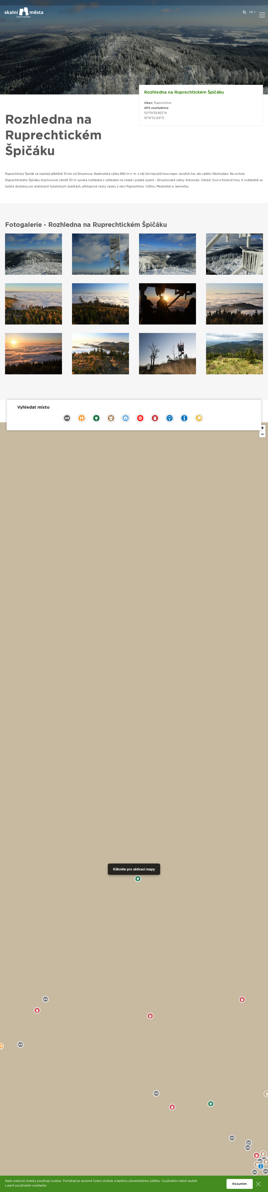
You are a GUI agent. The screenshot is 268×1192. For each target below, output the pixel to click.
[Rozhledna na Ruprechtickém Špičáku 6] (100, 303)
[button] (262, 428)
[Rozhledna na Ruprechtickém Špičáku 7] (167, 303)
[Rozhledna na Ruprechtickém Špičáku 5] (33, 303)
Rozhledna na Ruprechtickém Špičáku (184, 92)
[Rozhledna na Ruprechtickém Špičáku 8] (234, 303)
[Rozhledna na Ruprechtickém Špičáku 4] (234, 254)
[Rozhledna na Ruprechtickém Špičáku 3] (167, 254)
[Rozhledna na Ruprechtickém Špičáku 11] (167, 353)
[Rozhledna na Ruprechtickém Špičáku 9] (33, 353)
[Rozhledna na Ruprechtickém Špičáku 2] (100, 254)
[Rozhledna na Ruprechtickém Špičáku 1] (33, 254)
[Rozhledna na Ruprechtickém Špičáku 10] (100, 353)
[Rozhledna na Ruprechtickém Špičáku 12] (234, 353)
